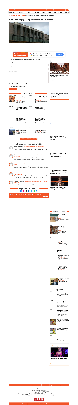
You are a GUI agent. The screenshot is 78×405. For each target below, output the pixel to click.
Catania (34, 9)
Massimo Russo (18, 100)
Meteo (38, 12)
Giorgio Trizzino (61, 280)
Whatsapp (16, 12)
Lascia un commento (14, 71)
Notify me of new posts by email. (18, 86)
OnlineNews (52, 97)
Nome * (11, 62)
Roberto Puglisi (18, 121)
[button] (51, 363)
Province (18, 15)
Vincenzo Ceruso (61, 269)
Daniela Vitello (61, 242)
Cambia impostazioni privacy (51, 403)
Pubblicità (34, 403)
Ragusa (55, 9)
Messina (51, 9)
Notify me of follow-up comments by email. (20, 84)
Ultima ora (31, 12)
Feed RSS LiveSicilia (41, 403)
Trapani (63, 9)
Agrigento (38, 9)
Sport (57, 12)
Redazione (37, 121)
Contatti (29, 403)
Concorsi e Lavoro (65, 12)
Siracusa (59, 9)
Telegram (24, 12)
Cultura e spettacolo (48, 12)
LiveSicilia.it (12, 15)
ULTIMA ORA (25, 9)
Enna (48, 9)
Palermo (30, 9)
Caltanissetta (43, 9)
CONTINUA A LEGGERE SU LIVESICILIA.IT (29, 138)
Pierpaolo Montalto (62, 257)
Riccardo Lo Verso (38, 100)
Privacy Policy (24, 403)
